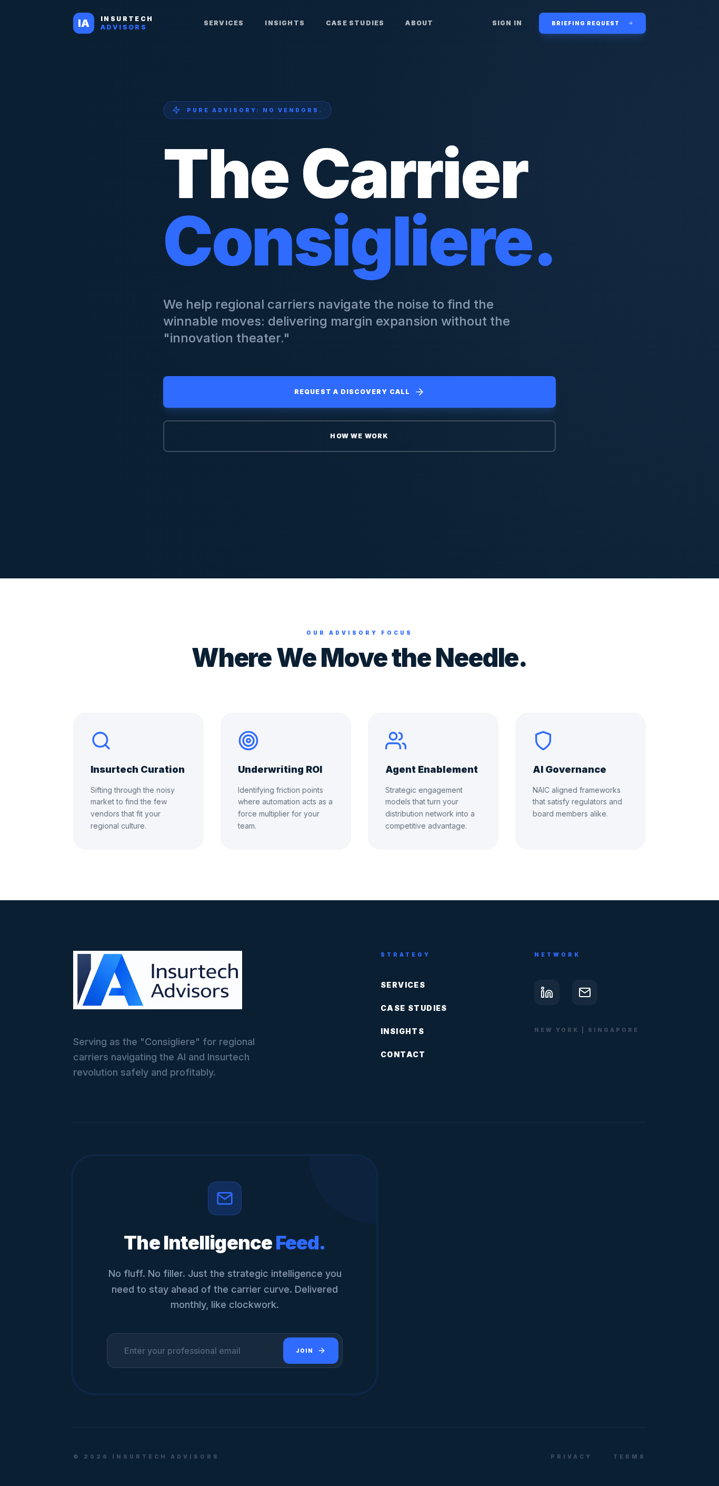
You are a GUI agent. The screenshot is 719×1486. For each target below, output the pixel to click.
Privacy (571, 1456)
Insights (285, 23)
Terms (629, 1456)
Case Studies (355, 23)
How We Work (359, 436)
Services (224, 23)
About (419, 23)
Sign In (507, 23)
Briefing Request (586, 23)
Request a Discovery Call (352, 392)
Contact (403, 1054)
